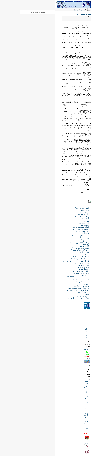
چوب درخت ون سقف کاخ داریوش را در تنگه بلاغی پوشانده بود (82, 281)
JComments (76, 204)
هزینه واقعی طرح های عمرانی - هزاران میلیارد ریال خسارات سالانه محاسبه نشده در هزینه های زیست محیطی (76, 290)
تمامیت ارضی (86, 337)
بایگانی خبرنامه (87, 339)
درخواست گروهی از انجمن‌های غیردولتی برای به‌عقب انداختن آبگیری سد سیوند (80, 256)
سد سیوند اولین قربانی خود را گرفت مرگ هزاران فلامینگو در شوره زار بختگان (80, 249)
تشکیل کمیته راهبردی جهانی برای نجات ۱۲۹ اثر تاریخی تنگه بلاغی (81, 286)
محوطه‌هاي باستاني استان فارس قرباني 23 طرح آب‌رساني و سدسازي (81, 227)
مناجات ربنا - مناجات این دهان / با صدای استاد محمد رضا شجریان (86, 421)
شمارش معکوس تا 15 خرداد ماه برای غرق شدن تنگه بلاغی (82, 263)
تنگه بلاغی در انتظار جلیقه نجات (85, 218)
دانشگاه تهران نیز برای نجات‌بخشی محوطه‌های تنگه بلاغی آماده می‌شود (81, 285)
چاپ (88, 16)
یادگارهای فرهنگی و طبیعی (79, 10)
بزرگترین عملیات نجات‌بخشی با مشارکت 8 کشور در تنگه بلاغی (81, 266)
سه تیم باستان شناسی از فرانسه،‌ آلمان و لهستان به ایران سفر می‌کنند (81, 251)
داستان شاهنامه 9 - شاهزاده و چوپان (86, 381)
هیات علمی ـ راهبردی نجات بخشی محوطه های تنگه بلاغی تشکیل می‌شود (80, 243)
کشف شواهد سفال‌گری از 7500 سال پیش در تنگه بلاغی (82, 232)
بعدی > (88, 187)
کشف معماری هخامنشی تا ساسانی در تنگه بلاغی (83, 269)
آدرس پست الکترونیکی (80, 192)
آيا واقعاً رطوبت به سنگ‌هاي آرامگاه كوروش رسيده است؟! (82, 216)
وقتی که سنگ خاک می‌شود (86, 219)
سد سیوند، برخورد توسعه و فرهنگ (84, 14)
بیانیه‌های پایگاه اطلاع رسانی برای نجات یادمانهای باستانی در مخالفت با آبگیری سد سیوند (79, 273)
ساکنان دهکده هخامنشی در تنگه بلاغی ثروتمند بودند (83, 226)
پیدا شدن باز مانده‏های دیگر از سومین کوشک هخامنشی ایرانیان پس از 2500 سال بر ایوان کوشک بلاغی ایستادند (76, 247)
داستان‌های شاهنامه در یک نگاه (86, 404)
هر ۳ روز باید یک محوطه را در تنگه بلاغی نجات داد (83, 238)
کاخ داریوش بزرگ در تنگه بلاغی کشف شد (84, 241)
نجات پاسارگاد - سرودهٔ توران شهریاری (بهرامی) (83, 265)
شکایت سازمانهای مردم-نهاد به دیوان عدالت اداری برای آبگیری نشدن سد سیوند (80, 207)
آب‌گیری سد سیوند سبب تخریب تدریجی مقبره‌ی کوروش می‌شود (81, 264)
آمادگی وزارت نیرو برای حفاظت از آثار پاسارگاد (83, 284)
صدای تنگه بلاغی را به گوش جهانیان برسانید (84, 246)
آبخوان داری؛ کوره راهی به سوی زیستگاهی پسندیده (83, 224)
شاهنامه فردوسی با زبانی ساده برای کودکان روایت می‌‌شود (86, 427)
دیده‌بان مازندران (86, 335)
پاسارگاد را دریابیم (87, 254)
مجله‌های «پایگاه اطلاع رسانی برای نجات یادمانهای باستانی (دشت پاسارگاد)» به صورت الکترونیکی (77, 298)
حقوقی (86, 338)
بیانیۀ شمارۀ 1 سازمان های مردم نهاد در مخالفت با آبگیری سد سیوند (81, 279)
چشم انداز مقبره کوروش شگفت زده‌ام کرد (84, 240)
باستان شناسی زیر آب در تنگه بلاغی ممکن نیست (83, 267)
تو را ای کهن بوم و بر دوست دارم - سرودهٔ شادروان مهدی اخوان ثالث (86, 390)
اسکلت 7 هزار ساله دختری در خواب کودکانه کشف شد (82, 248)
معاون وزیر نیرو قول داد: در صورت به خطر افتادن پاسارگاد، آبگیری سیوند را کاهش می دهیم (78, 288)
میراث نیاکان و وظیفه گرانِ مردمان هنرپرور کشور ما (83, 259)
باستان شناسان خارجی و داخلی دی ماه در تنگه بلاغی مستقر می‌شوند (81, 250)
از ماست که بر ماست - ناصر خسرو (86, 396)
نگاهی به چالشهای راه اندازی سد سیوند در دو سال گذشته (82, 208)
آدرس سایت (82, 193)
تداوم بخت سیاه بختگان (86, 299)
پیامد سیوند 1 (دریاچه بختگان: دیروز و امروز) (84, 252)
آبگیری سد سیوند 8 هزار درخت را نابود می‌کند (84, 260)
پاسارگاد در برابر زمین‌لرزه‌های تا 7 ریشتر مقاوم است (83, 239)
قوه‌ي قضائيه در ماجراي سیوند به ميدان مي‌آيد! (83, 214)
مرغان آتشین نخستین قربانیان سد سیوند (84, 220)
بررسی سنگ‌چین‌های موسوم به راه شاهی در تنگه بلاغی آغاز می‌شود (81, 229)
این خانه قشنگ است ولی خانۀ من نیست (86, 399)
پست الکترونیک (88, 17)
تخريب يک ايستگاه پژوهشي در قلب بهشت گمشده (83, 223)
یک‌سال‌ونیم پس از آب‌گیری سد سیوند (84, 237)
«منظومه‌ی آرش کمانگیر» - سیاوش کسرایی (86, 383)
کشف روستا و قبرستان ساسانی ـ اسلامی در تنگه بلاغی (82, 230)
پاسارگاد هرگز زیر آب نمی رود (85, 283)
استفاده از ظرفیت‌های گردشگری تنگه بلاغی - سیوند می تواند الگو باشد (81, 271)
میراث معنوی (86, 328)
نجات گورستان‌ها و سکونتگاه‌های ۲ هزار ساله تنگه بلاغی (82, 245)
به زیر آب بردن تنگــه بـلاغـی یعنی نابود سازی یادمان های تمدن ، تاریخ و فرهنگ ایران (79, 242)
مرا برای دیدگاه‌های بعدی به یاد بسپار (85, 200)
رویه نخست (85, 10)
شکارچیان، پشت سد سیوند (86, 244)
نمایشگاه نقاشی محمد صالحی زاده (85, 210)
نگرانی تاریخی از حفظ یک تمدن (85, 287)
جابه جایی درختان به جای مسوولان (85, 225)
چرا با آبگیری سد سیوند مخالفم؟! (85, 213)
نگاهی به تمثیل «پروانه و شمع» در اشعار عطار (86, 406)
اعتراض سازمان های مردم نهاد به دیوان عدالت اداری (83, 222)
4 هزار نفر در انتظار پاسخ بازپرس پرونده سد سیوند (83, 272)
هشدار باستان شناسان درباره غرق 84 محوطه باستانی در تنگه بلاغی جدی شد (80, 235)
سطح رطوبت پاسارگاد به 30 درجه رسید (84, 212)
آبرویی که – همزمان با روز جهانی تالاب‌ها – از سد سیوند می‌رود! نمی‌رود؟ (80, 211)
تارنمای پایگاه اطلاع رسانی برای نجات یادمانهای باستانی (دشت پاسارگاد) (80, 296)
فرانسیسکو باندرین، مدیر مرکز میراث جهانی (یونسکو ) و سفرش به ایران (80, 291)
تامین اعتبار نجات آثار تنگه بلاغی (85, 268)
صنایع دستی (86, 329)
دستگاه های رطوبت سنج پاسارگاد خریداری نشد (83, 289)
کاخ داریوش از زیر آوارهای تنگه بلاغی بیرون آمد (83, 262)
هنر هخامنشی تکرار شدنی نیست (85, 253)
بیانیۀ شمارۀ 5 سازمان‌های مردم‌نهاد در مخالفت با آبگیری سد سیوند (81, 277)
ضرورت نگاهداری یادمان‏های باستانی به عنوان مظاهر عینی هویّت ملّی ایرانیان (80, 258)
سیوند (75, 10)
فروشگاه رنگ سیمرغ (87, 358)
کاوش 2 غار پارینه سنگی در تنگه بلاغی (84, 233)
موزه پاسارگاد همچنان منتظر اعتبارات (84, 270)
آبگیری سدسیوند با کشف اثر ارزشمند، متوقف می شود (82, 282)
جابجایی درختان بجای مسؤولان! (85, 221)
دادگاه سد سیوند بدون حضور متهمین (85, 209)
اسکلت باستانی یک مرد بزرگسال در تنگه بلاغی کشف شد (82, 231)
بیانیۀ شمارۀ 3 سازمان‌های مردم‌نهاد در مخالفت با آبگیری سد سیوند (81, 278)
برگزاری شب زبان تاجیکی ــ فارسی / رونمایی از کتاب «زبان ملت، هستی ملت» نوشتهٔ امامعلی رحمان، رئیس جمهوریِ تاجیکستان (86, 417)
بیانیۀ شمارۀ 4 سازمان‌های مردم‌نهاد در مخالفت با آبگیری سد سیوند (81, 280)
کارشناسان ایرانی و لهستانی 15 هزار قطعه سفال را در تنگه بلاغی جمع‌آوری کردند (79, 228)
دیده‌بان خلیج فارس (85, 333)
